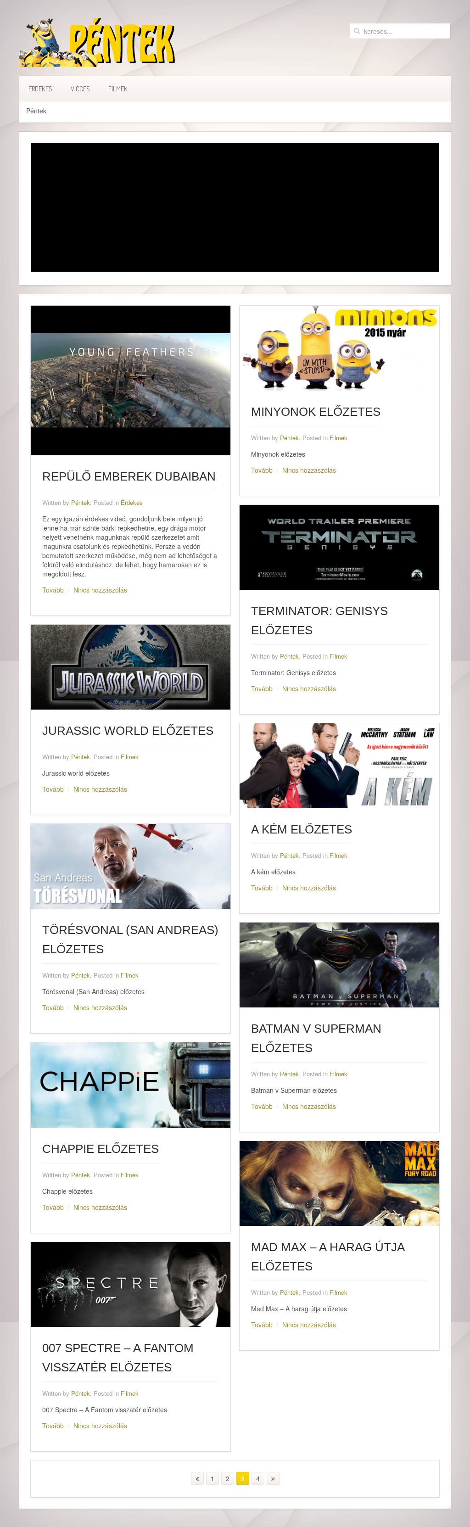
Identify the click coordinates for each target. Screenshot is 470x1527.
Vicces (80, 88)
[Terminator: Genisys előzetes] (339, 546)
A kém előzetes (301, 829)
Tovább (53, 589)
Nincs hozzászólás (100, 589)
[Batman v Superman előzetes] (339, 964)
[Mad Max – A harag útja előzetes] (339, 1182)
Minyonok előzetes (315, 412)
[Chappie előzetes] (130, 1084)
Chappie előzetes (100, 1149)
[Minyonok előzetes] (339, 347)
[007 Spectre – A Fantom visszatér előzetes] (130, 1283)
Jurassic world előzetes (127, 731)
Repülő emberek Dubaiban (129, 476)
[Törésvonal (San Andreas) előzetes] (130, 865)
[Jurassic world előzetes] (130, 666)
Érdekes (40, 88)
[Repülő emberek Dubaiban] (130, 379)
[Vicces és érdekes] (97, 42)
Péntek (80, 502)
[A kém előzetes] (339, 764)
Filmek (118, 88)
